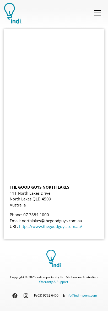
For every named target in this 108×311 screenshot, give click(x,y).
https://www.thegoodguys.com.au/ (50, 226)
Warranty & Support (53, 282)
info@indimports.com (81, 295)
